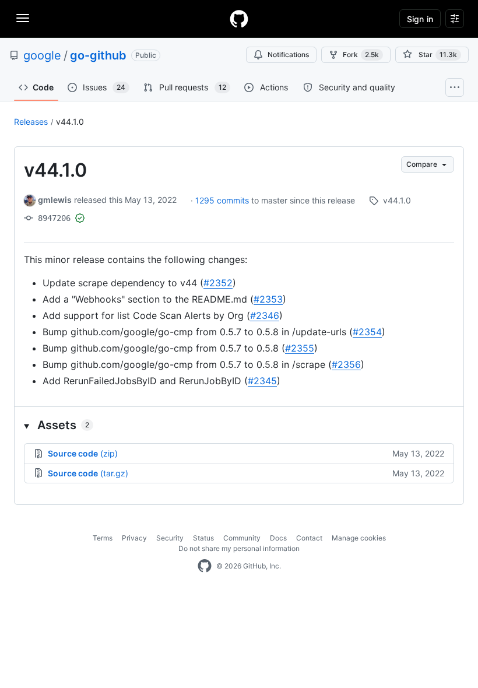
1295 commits (223, 200)
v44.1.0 (70, 122)
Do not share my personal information (239, 548)
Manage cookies (359, 537)
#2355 (299, 348)
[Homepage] (239, 18)
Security (170, 537)
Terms (103, 537)
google (42, 55)
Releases (31, 122)
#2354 (367, 332)
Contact (309, 537)
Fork (361, 54)
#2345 (262, 381)
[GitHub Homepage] (205, 566)
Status (203, 537)
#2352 (218, 283)
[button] (239, 425)
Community (242, 537)
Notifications (288, 54)
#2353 (268, 299)
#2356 (346, 364)
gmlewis (55, 200)
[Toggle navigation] (22, 18)
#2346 (264, 315)
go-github (98, 55)
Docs (278, 537)
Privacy (134, 537)
